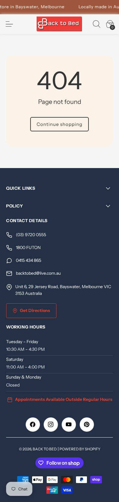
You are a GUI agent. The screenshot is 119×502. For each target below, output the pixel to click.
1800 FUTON (28, 247)
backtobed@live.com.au (38, 273)
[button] (96, 24)
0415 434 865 (28, 260)
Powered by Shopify (80, 449)
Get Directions (35, 310)
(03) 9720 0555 (31, 234)
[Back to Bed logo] (59, 24)
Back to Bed (45, 449)
